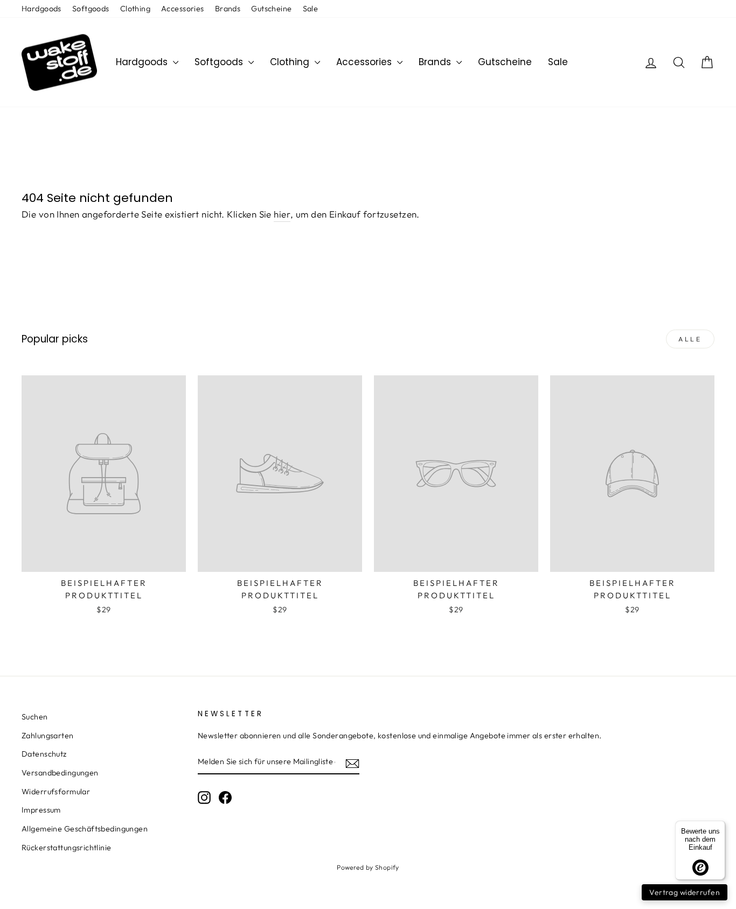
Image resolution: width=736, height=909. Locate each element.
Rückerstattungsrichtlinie (67, 847)
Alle (690, 339)
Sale (310, 8)
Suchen (35, 717)
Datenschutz (44, 754)
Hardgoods (41, 8)
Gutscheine (271, 8)
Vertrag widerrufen (684, 892)
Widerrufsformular (56, 791)
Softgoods (90, 8)
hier (282, 214)
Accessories (182, 8)
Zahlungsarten (48, 735)
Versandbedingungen (60, 773)
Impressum (41, 810)
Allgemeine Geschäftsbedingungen (85, 829)
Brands (228, 8)
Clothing (135, 8)
